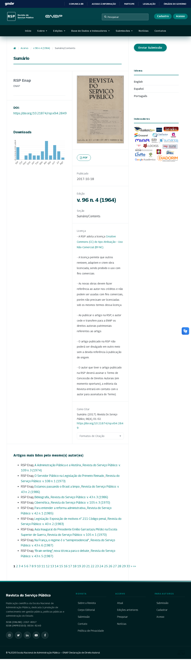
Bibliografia (42, 497)
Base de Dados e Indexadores (89, 30)
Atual (120, 602)
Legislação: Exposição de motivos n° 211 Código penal (71, 519)
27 (115, 566)
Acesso (180, 16)
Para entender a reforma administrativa (60, 508)
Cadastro (163, 16)
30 (128, 566)
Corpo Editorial (86, 609)
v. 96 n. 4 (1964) (41, 48)
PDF (85, 157)
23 (97, 566)
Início (28, 30)
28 (119, 566)
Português (140, 96)
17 (70, 566)
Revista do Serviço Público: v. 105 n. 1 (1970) (77, 535)
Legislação (149, 4)
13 (52, 566)
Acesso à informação (104, 4)
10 (39, 566)
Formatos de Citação (92, 435)
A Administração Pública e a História (58, 465)
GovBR (9, 4)
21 (88, 566)
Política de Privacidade (91, 630)
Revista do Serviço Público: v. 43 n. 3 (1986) (79, 497)
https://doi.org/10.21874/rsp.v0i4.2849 (40, 113)
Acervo (24, 48)
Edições (58, 30)
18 (74, 566)
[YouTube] (36, 635)
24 (101, 566)
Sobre (41, 30)
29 (124, 566)
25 (106, 566)
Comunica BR (76, 4)
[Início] (14, 48)
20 (83, 566)
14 (57, 566)
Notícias (143, 30)
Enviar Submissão (150, 47)
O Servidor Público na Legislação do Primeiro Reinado (70, 476)
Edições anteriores (127, 609)
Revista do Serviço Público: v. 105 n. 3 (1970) (80, 502)
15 (61, 566)
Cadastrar (161, 609)
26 (110, 566)
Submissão (84, 616)
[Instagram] (9, 635)
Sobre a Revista (87, 602)
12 (48, 566)
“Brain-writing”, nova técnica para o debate (62, 551)
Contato (82, 623)
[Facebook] (44, 635)
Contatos (160, 30)
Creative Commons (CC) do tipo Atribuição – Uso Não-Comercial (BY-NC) (100, 242)
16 (66, 566)
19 (79, 566)
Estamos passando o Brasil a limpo (57, 486)
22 (92, 566)
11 (43, 566)
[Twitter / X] (18, 635)
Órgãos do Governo (175, 4)
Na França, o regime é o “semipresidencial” (62, 540)
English (138, 81)
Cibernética (42, 502)
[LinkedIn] (27, 635)
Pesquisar (113, 16)
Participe (129, 4)
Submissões (123, 30)
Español (139, 88)
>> (134, 566)
